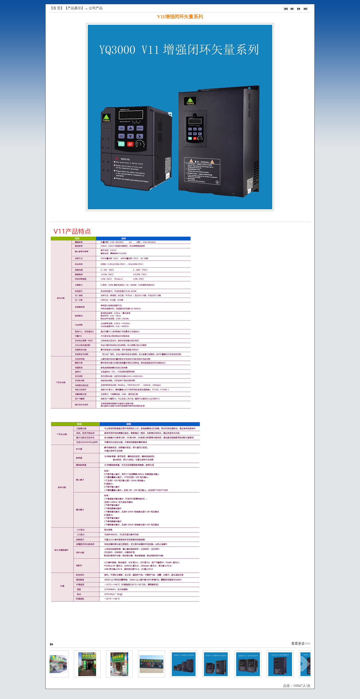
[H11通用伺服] (272, 664)
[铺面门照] (79, 664)
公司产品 (96, 8)
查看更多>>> (300, 643)
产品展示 (74, 8)
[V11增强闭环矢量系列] (207, 664)
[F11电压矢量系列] (239, 664)
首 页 (57, 8)
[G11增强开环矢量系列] (175, 664)
